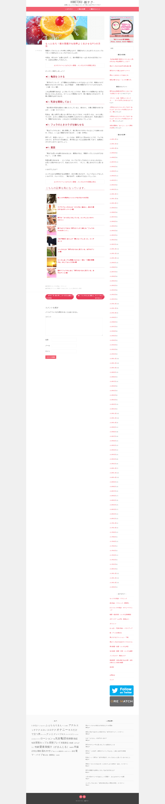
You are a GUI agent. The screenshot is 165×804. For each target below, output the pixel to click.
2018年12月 (113, 468)
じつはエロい (42, 725)
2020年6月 (113, 386)
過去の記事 (82, 9)
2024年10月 (113, 148)
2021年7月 (113, 326)
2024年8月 (113, 157)
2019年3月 (113, 454)
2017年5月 (113, 546)
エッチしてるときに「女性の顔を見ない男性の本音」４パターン (105, 783)
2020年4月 (113, 395)
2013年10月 (113, 582)
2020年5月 (113, 390)
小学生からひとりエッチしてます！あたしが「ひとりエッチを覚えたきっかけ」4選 (121, 109)
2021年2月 (113, 349)
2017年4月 (113, 550)
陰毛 (73, 751)
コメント (48, 317)
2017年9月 (113, 532)
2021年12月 (113, 304)
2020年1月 (113, 409)
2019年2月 (113, 459)
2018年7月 (113, 491)
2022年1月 (113, 299)
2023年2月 (113, 240)
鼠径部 (57, 755)
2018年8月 (113, 486)
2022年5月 (113, 281)
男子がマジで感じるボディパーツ (120, 70)
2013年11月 (113, 578)
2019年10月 (113, 422)
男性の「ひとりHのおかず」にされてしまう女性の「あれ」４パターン (107, 764)
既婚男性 (72, 747)
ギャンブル (43, 734)
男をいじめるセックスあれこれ (119, 75)
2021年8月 (113, 322)
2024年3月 (113, 180)
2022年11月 (113, 253)
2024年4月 (113, 176)
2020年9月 (113, 372)
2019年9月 (113, 427)
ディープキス (59, 734)
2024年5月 (113, 171)
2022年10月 (113, 258)
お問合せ (112, 675)
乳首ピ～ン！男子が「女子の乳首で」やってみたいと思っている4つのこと (108, 757)
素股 (60, 751)
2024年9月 (113, 153)
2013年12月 (113, 573)
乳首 (80, 288)
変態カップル (42, 742)
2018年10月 (113, 477)
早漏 (76, 746)
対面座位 (64, 743)
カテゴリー (69, 9)
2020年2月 (113, 404)
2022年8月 (113, 267)
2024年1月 (113, 189)
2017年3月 (113, 555)
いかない (35, 725)
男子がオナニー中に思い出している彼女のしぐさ (100, 744)
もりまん (57, 725)
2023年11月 (113, 198)
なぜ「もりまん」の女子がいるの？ (96, 738)
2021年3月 (113, 345)
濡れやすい (76, 288)
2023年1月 (113, 244)
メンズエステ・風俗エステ (118, 656)
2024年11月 (113, 144)
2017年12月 (113, 523)
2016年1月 (113, 569)
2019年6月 (113, 441)
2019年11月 (113, 418)
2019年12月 (113, 413)
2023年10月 (113, 203)
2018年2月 (113, 514)
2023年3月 (113, 235)
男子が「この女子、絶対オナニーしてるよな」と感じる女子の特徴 (106, 751)
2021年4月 (113, 340)
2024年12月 (113, 139)
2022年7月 (113, 272)
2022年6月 (113, 276)
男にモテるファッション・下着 (119, 637)
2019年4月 (113, 450)
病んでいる (55, 751)
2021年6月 (113, 331)
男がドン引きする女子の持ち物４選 (120, 66)
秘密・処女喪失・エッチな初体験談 (120, 614)
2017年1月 (113, 564)
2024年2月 (113, 185)
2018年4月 (113, 505)
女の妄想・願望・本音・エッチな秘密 (121, 651)
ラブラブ (38, 739)
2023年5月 (113, 226)
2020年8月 (113, 377)
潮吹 (39, 751)
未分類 (112, 667)
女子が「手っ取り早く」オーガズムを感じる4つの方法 (59, 297)
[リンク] (84, 796)
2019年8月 (113, 432)
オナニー (62, 729)
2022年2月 (113, 294)
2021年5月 (113, 336)
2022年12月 (113, 249)
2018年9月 (113, 482)
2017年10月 (113, 528)
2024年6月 (113, 166)
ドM (66, 734)
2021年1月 (113, 354)
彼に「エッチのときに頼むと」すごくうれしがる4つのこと (91, 297)
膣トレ (63, 751)
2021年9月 (113, 317)
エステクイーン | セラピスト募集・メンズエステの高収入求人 (75, 65)
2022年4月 (113, 285)
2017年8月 (113, 537)
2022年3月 (113, 290)
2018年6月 (113, 496)
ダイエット (113, 623)
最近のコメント (95, 9)
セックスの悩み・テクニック (59, 286)
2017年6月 (113, 541)
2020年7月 (113, 381)
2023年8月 (113, 212)
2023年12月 (113, 194)
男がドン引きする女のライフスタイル (121, 642)
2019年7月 (113, 436)
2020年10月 (113, 368)
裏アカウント (68, 751)
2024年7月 (113, 162)
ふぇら (70, 288)
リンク (112, 680)
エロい (43, 730)
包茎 (33, 743)
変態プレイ (54, 742)
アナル (72, 725)
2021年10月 (113, 313)
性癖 (37, 747)
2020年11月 (113, 363)
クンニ (49, 734)
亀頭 (63, 738)
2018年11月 (113, 473)
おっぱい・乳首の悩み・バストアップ (121, 628)
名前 (46, 340)
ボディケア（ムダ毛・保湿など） (120, 619)
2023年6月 (113, 221)
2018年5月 (113, 500)
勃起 (49, 288)
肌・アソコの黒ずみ (116, 633)
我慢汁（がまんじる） (63, 288)
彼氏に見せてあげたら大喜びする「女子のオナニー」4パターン (105, 732)
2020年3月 (113, 400)
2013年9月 (113, 587)
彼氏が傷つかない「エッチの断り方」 (121, 80)
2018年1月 (113, 518)
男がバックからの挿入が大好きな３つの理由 (99, 725)
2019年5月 (113, 445)
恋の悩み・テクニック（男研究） (120, 603)
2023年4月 (113, 230)
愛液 (42, 746)
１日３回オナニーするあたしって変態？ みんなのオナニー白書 (105, 777)
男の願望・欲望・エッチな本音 (119, 646)
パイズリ (71, 734)
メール (47, 345)
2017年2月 (113, 560)
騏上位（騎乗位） (49, 755)
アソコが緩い (65, 725)
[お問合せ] (80, 796)
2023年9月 (113, 208)
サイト (47, 351)
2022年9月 (113, 262)
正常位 (34, 751)
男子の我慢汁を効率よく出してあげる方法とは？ (100, 770)
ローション (54, 288)
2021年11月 (113, 308)
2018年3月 (113, 509)
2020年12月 (113, 358)
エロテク (51, 729)
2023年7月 (113, 217)
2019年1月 (113, 464)
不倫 (54, 739)
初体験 (69, 738)
